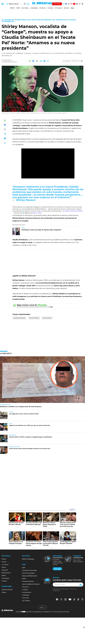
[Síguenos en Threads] (79, 3)
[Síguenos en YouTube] (74, 3)
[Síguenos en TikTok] (77, 3)
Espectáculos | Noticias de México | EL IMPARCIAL (41, 20)
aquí (51, 307)
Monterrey (42, 8)
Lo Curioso (5, 564)
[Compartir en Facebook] (33, 61)
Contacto (25, 589)
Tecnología (5, 578)
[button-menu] (2, 4)
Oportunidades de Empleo (31, 584)
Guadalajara (34, 8)
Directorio (25, 587)
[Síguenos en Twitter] (68, 3)
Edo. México (25, 8)
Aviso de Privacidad (28, 573)
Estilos (4, 575)
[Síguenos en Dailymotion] (82, 3)
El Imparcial (8, 20)
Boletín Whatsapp (28, 559)
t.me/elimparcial (78, 557)
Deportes (5, 570)
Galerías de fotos (7, 589)
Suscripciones (26, 592)
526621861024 (58, 557)
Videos (4, 592)
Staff (23, 567)
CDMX (18, 8)
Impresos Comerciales (29, 570)
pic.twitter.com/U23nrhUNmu (73, 211)
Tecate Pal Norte (34, 318)
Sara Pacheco (8, 60)
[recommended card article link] (16, 231)
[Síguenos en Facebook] (66, 3)
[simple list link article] (42, 380)
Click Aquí (57, 569)
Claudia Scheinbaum (19, 318)
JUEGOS (12, 8)
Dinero (4, 567)
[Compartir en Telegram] (40, 61)
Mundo (4, 562)
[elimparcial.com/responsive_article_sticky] (84, 627)
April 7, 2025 (37, 213)
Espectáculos (6, 573)
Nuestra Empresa (28, 581)
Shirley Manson (47, 318)
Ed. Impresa (58, 8)
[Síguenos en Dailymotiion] (82, 599)
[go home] (7, 610)
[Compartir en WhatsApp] (29, 61)
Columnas (50, 8)
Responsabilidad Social (29, 576)
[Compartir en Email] (44, 61)
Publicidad (25, 595)
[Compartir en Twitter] (37, 61)
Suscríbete (57, 4)
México (4, 559)
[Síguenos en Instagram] (71, 3)
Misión (24, 578)
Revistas (66, 8)
